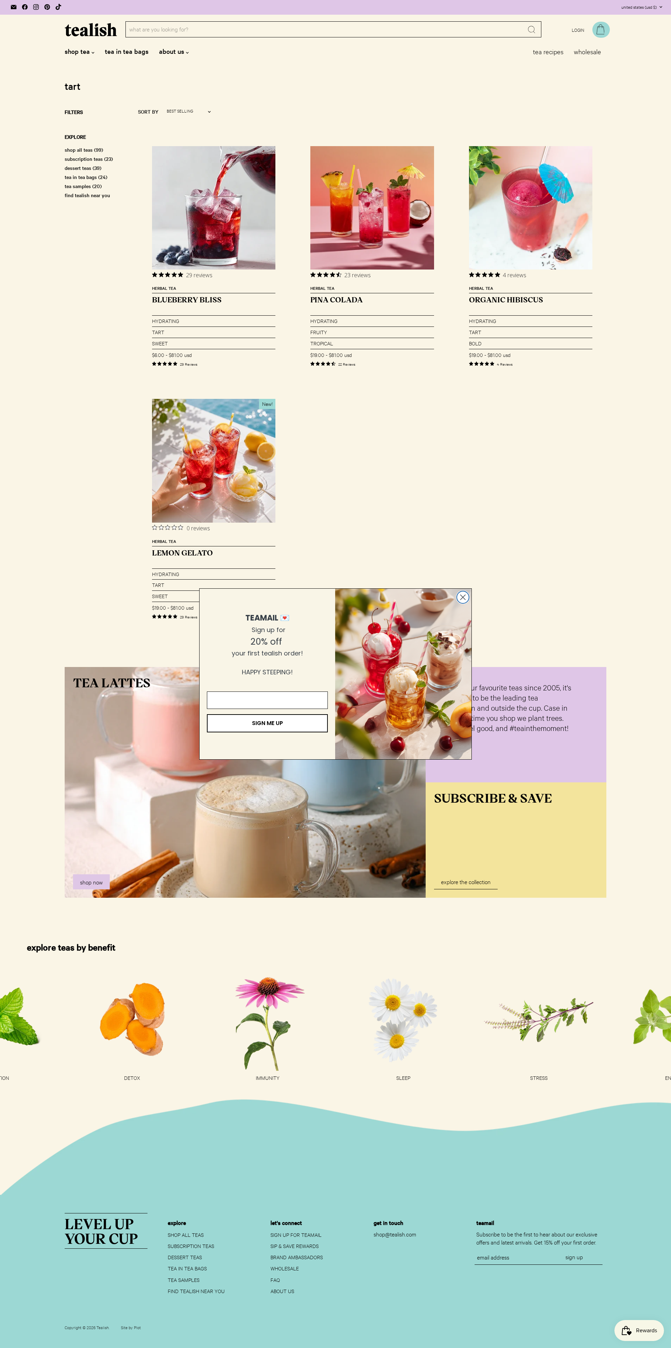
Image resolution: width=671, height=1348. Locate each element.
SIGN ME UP (267, 723)
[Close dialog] (463, 597)
